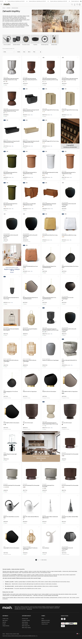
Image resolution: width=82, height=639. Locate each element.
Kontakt (4, 623)
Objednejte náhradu (46, 622)
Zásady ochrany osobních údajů (12, 633)
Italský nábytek (25, 623)
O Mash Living (5, 618)
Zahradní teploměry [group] (44, 44)
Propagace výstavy (26, 620)
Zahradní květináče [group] (16, 44)
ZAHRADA (8, 7)
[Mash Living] (7, 4)
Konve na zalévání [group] (7, 44)
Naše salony (5, 620)
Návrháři (4, 622)
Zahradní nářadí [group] (54, 44)
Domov (4, 7)
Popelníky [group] (35, 44)
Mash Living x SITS (26, 625)
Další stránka (44, 559)
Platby (43, 618)
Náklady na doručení (46, 620)
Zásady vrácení (45, 623)
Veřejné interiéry (6, 625)
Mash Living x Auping (26, 627)
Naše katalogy (25, 622)
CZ (78, 633)
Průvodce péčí (25, 618)
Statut (4, 633)
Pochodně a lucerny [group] (26, 44)
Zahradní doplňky (15, 7)
